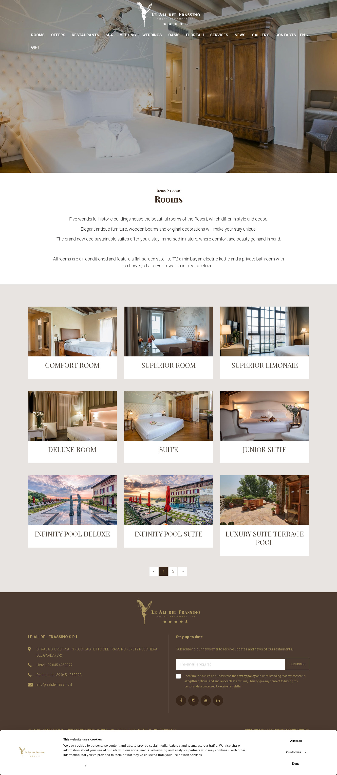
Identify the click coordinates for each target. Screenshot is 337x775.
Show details (72, 766)
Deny (296, 763)
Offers (58, 35)
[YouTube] (206, 700)
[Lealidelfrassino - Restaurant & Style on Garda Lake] (168, 612)
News (240, 35)
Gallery (260, 35)
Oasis (174, 35)
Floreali (195, 35)
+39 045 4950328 (67, 675)
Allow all (296, 741)
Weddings (152, 35)
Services (219, 35)
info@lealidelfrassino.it (54, 684)
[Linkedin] (218, 700)
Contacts (285, 35)
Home (161, 190)
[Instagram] (193, 700)
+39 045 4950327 (59, 665)
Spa (109, 35)
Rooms (38, 35)
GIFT (35, 47)
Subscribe (297, 664)
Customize (293, 752)
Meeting (127, 35)
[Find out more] (72, 332)
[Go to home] (168, 14)
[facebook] (181, 700)
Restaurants (85, 35)
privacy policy (246, 676)
